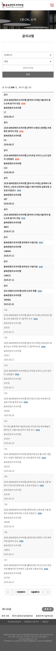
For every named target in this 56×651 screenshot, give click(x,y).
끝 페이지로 (48, 592)
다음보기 (48, 608)
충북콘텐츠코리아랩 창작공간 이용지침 (21, 267)
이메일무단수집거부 (31, 622)
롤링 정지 (50, 608)
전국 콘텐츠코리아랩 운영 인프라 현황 (20, 291)
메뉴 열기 (52, 5)
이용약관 (45, 622)
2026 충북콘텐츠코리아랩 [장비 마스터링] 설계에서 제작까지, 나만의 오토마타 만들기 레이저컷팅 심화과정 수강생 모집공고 (28, 187)
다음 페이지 (35, 592)
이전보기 (45, 608)
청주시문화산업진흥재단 (22, 616)
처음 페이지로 (8, 592)
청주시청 (5, 616)
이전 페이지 (21, 592)
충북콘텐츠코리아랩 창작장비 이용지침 (21, 243)
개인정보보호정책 (14, 622)
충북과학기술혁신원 (44, 616)
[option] (5, 616)
